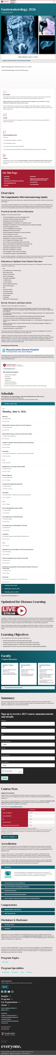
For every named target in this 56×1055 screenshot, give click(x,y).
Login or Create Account (8, 1015)
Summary (33, 176)
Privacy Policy (25, 1053)
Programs (5, 999)
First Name (3, 720)
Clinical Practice (5, 962)
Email (2, 734)
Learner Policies (6, 1019)
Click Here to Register (9, 836)
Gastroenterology (5, 972)
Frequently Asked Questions (9, 1017)
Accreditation (34, 184)
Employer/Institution (5, 755)
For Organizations (9, 1002)
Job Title (3, 748)
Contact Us (4, 1023)
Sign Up (5, 986)
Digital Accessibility (15, 1053)
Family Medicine (29, 972)
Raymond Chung (44, 665)
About (4, 1005)
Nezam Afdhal (25, 665)
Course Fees (33, 182)
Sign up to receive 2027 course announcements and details (39, 179)
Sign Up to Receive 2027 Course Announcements (16, 60)
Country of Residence (5, 741)
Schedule (6, 178)
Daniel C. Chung (8, 665)
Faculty (6, 185)
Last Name (3, 727)
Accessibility (4, 1053)
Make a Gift (4, 1010)
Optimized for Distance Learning (13, 181)
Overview (6, 176)
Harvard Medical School (8, 1008)
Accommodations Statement (10, 1021)
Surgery (22, 972)
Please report (42, 937)
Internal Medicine (14, 972)
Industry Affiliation (5, 762)
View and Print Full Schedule (9, 595)
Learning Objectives (10, 183)
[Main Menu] (54, 2)
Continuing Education (9, 368)
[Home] (5, 2)
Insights (4, 996)
